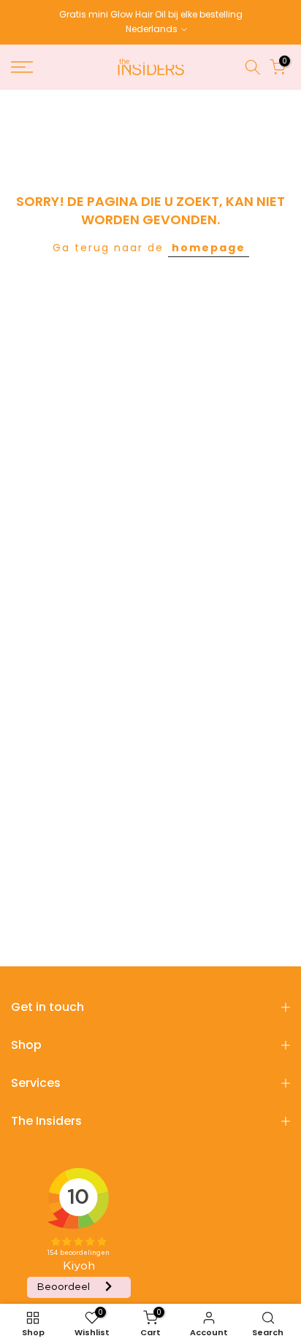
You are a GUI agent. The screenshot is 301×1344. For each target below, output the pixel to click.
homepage (208, 247)
